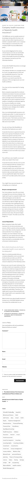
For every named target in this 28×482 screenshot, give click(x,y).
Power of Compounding (16, 457)
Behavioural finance (8, 415)
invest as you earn (8, 437)
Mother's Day (16, 451)
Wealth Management (8, 468)
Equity (4, 420)
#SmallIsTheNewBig (8, 412)
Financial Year (6, 426)
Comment (5, 331)
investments (14, 446)
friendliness (15, 426)
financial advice (7, 423)
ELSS (22, 418)
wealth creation (17, 465)
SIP (9, 462)
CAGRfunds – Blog (12, 2)
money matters (7, 451)
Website (4, 367)
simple (5, 462)
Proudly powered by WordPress (9, 478)
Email (3, 359)
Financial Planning (18, 423)
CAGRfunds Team (19, 25)
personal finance (16, 454)
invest (18, 434)
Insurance (7, 316)
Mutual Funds (6, 454)
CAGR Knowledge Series (11, 310)
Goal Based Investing (8, 429)
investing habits (7, 443)
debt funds (6, 418)
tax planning (15, 462)
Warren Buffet (7, 465)
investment (6, 446)
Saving (16, 460)
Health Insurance (16, 315)
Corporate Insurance (11, 313)
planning (5, 457)
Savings (22, 460)
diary (12, 418)
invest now (6, 448)
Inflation (16, 432)
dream (17, 418)
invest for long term (8, 440)
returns (5, 460)
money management (16, 448)
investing (17, 440)
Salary (10, 460)
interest (12, 434)
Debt (16, 415)
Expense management (14, 420)
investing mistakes (18, 443)
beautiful (18, 412)
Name (3, 351)
